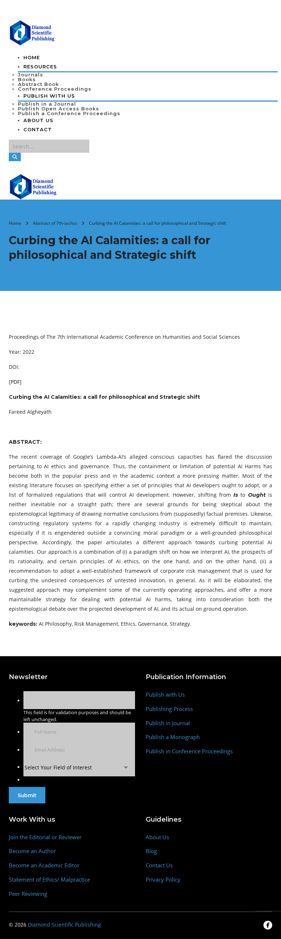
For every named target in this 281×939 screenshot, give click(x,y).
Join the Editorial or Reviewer (45, 837)
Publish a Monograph (173, 737)
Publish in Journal (168, 723)
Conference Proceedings (54, 89)
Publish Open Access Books (58, 108)
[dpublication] (32, 32)
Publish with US (49, 96)
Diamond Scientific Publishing (64, 924)
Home (31, 57)
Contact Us (159, 865)
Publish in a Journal (47, 104)
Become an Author (32, 851)
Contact (37, 129)
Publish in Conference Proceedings (189, 751)
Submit (27, 795)
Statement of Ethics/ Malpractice (49, 879)
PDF (15, 381)
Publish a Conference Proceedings (69, 113)
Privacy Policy (163, 879)
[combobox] (79, 767)
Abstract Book (38, 84)
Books (27, 79)
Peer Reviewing (28, 893)
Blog (151, 851)
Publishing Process (169, 708)
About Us (38, 120)
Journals (30, 74)
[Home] (33, 186)
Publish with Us (165, 694)
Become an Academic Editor (44, 865)
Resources (40, 66)
